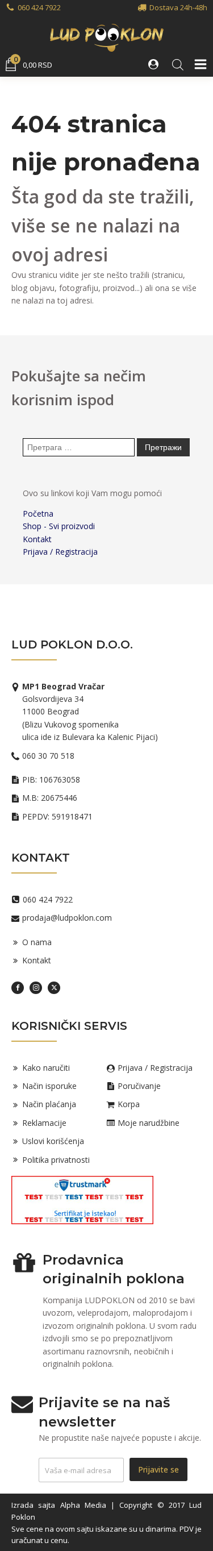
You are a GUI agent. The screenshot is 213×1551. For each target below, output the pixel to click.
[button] (154, 64)
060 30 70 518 (48, 755)
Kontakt (37, 539)
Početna (38, 513)
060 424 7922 (39, 7)
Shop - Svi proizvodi (59, 526)
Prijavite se (158, 1469)
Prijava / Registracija (60, 551)
